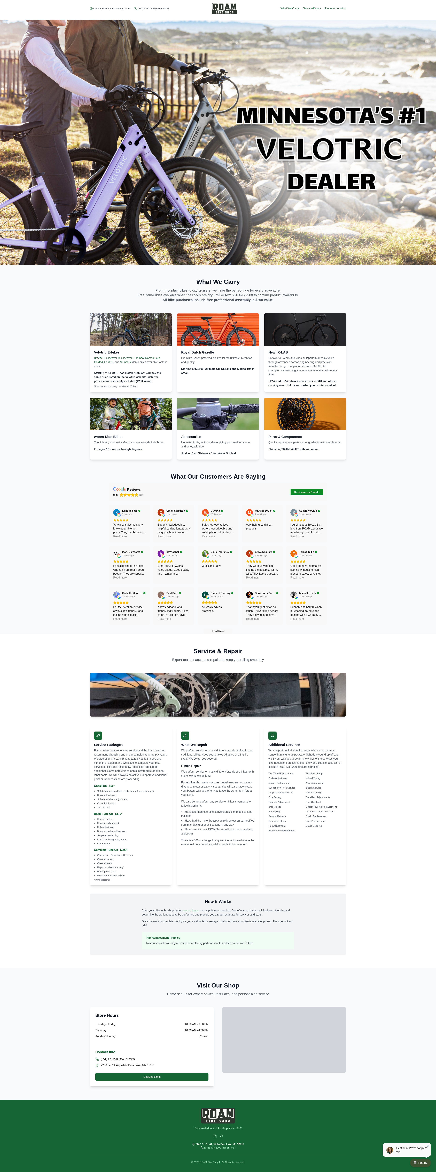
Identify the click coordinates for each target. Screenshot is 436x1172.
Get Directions (152, 1076)
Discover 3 (127, 358)
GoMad (98, 362)
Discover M (113, 358)
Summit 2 (125, 362)
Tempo (140, 358)
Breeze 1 (99, 358)
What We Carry (290, 8)
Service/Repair (312, 8)
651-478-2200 (242, 295)
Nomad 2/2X (152, 358)
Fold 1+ (108, 362)
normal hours (191, 910)
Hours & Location (335, 8)
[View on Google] (116, 512)
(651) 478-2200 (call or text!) (153, 8)
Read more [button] (120, 536)
